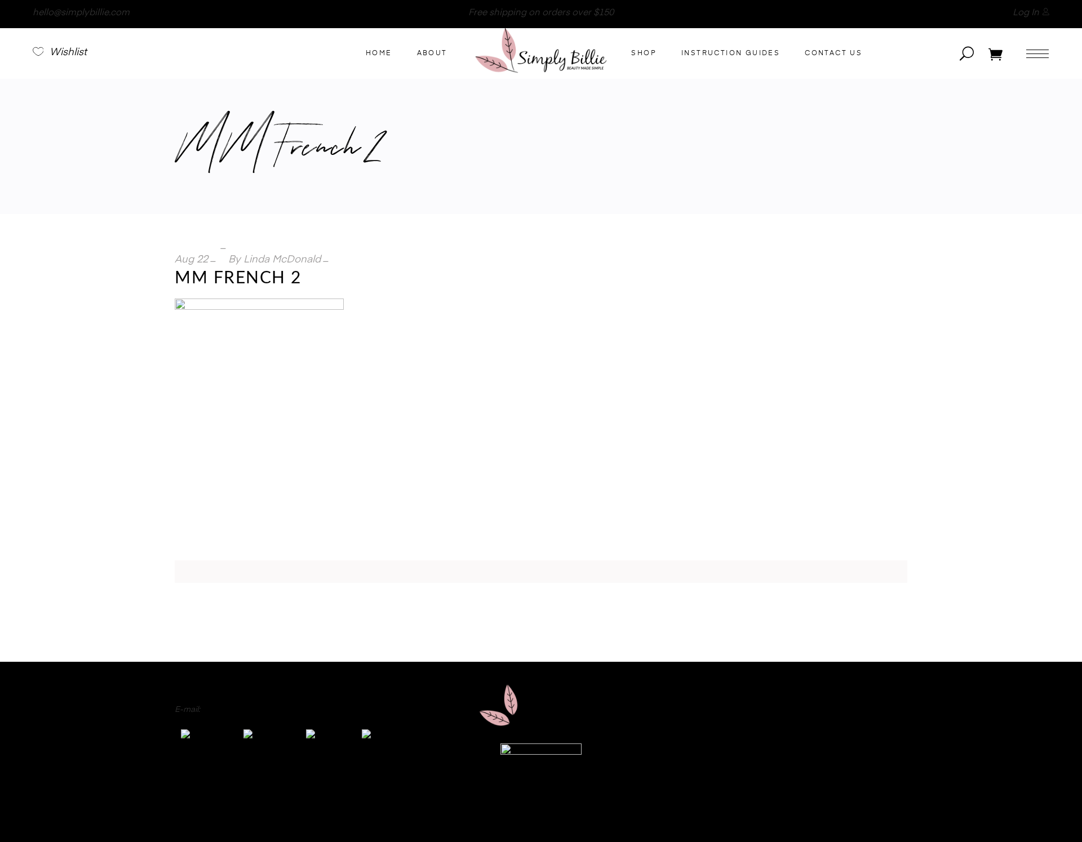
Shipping (632, 815)
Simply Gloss (883, 699)
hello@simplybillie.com (81, 12)
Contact (368, 815)
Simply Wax (885, 742)
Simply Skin (885, 756)
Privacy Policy (450, 815)
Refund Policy (549, 815)
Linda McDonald (282, 260)
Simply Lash (885, 770)
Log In (1026, 12)
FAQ (311, 815)
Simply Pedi (885, 714)
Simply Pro (887, 728)
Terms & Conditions (729, 815)
